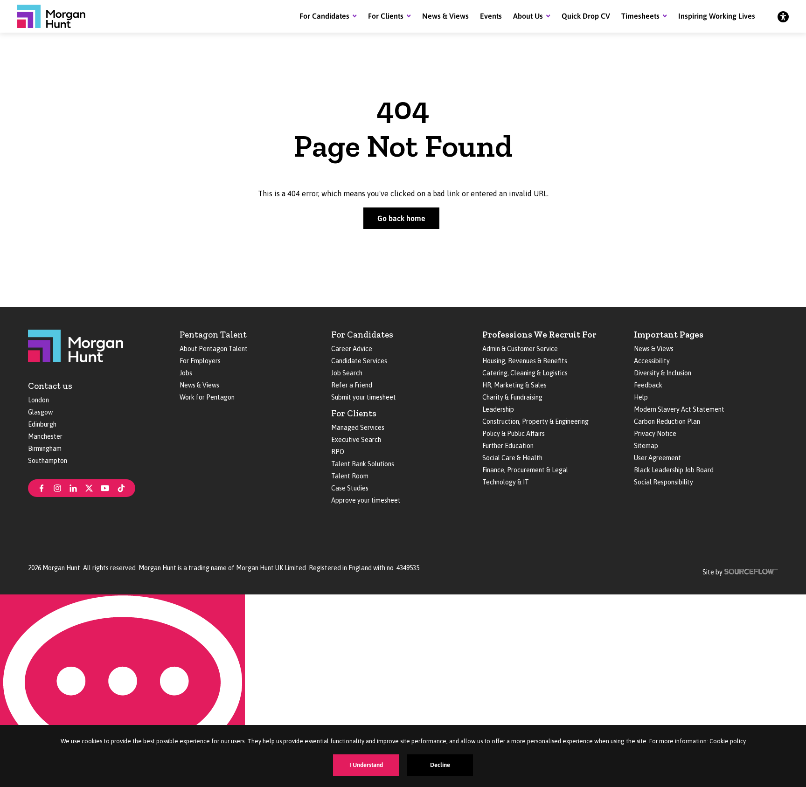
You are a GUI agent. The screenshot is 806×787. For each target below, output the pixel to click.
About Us (528, 16)
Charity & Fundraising (512, 397)
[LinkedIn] (73, 487)
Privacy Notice (655, 433)
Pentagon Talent (213, 334)
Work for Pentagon (207, 397)
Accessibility (652, 361)
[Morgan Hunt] (51, 16)
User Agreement (657, 458)
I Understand (366, 764)
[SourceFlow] (751, 570)
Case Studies (349, 488)
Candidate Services (359, 361)
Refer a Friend (351, 385)
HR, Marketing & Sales (514, 385)
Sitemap (646, 445)
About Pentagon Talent (214, 348)
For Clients (385, 16)
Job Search (346, 373)
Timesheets (640, 16)
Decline (440, 764)
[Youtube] (105, 487)
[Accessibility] (783, 16)
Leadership (498, 409)
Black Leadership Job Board (674, 470)
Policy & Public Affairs (513, 433)
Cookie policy (727, 741)
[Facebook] (41, 487)
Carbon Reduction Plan (667, 421)
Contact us (50, 385)
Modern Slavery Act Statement (679, 409)
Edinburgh (42, 424)
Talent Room (349, 476)
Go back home (401, 218)
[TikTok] (121, 487)
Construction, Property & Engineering (535, 421)
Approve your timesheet (366, 500)
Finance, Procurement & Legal (525, 470)
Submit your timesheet (363, 397)
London (38, 400)
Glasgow (40, 412)
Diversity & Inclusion (662, 373)
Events (491, 16)
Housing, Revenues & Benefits (524, 361)
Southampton (47, 460)
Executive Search (356, 439)
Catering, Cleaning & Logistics (525, 373)
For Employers (200, 361)
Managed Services (357, 427)
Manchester (45, 436)
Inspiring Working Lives (716, 16)
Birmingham (45, 448)
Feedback (648, 385)
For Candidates (324, 16)
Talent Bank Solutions (362, 464)
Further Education (508, 445)
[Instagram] (57, 487)
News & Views (445, 16)
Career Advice (351, 348)
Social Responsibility (663, 482)
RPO (337, 452)
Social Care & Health (512, 458)
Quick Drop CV (586, 16)
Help (641, 397)
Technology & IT (505, 482)
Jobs (186, 373)
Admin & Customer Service (520, 348)
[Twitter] (89, 487)
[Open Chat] (122, 690)
